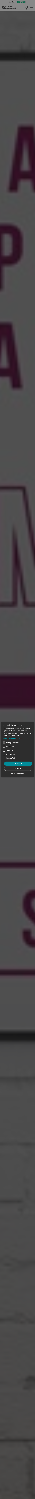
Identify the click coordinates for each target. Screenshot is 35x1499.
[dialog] (17, 749)
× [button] (31, 724)
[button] (17, 738)
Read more (15, 735)
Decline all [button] (18, 768)
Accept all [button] (18, 763)
